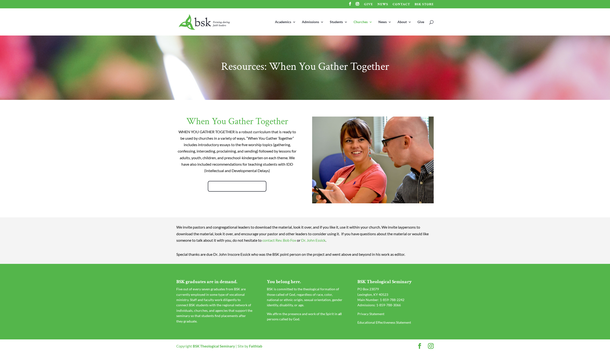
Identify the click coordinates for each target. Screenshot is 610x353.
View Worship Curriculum (237, 186)
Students (336, 22)
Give (368, 4)
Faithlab (255, 346)
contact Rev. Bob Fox (279, 240)
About (402, 22)
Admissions (310, 22)
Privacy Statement (370, 314)
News (382, 4)
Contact (401, 4)
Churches (361, 22)
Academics (283, 22)
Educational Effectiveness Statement (384, 322)
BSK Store (424, 4)
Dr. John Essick (313, 240)
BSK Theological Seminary (214, 346)
